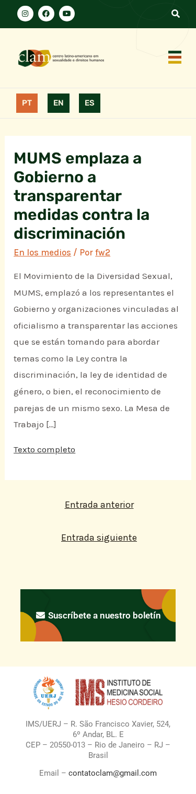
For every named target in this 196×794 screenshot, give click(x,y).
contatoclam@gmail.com (111, 773)
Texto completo (44, 449)
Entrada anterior (99, 504)
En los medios (42, 252)
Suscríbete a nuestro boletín (103, 615)
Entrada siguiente (99, 537)
